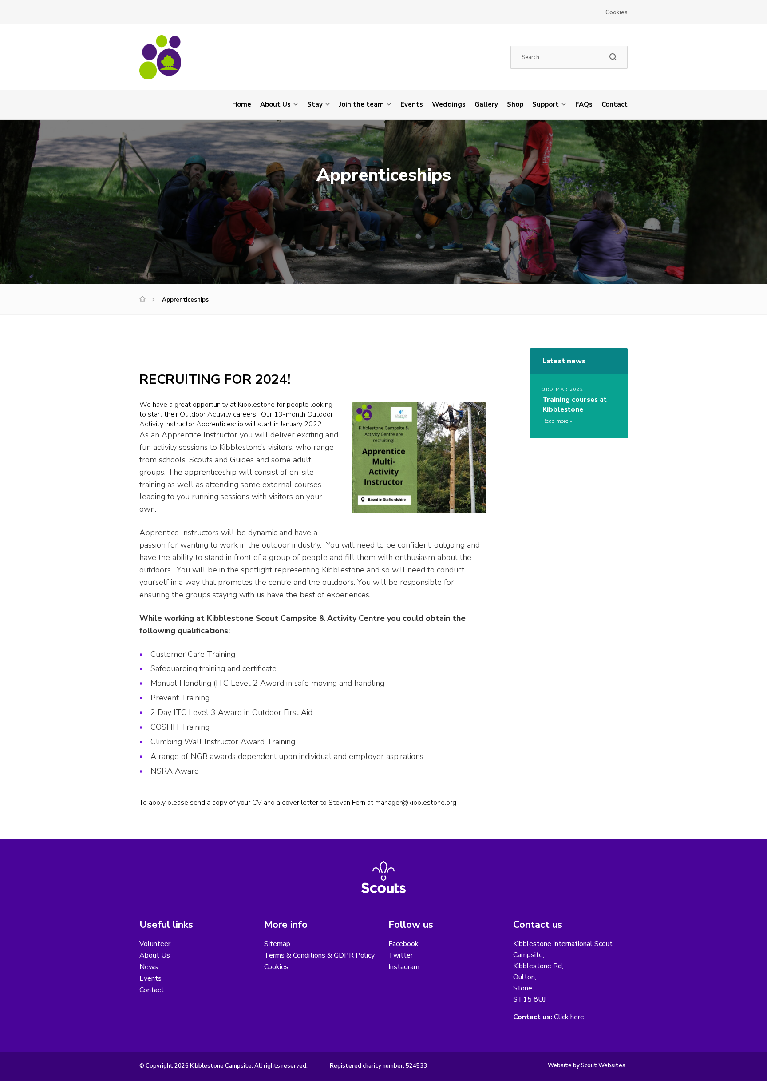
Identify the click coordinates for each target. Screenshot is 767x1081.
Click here (569, 1017)
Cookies (616, 12)
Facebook (403, 944)
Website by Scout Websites (586, 1065)
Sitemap (277, 944)
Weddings (449, 104)
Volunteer (154, 944)
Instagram (403, 967)
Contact (614, 104)
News (148, 967)
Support (545, 104)
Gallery (486, 104)
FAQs (584, 104)
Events (411, 104)
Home (241, 104)
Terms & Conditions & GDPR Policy (319, 955)
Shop (515, 104)
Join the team (361, 104)
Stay (315, 104)
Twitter (400, 955)
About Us (275, 104)
